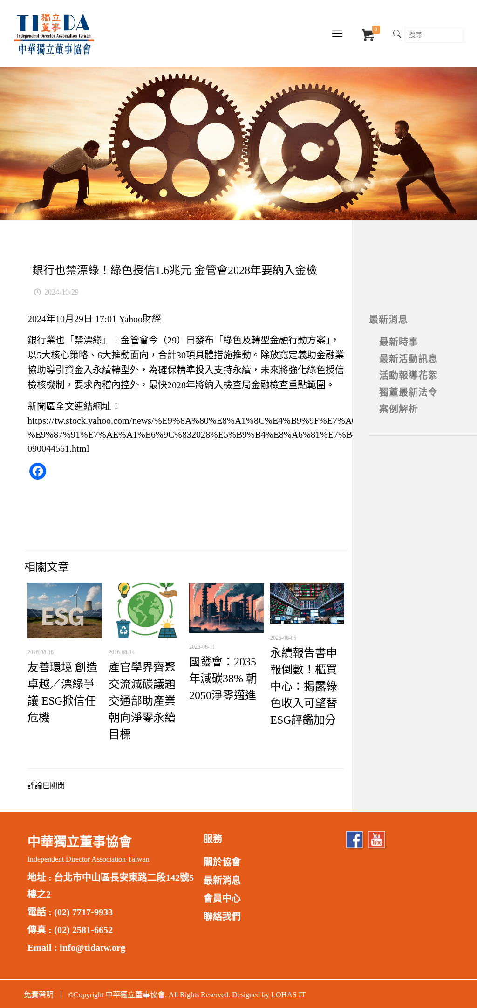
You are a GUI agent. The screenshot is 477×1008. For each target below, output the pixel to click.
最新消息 (388, 320)
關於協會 (222, 862)
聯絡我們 (222, 917)
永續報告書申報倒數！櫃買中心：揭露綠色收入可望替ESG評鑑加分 (303, 686)
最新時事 (398, 342)
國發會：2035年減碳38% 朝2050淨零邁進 (223, 678)
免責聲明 (39, 995)
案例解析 (398, 409)
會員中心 (222, 898)
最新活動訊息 (408, 359)
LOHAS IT (288, 995)
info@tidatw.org (92, 947)
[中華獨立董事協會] (54, 33)
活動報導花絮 (408, 375)
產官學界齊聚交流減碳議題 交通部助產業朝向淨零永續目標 (142, 701)
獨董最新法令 (408, 392)
